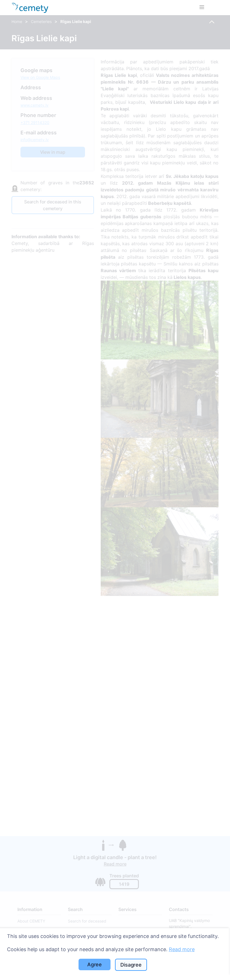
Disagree (131, 965)
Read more (182, 949)
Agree (94, 964)
